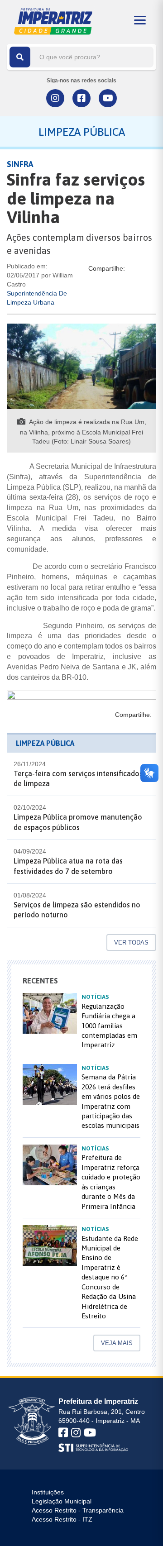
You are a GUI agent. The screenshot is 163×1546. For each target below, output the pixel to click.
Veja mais (117, 1343)
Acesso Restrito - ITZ (62, 1519)
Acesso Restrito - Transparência (78, 1510)
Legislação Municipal (61, 1501)
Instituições (48, 1492)
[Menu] (139, 20)
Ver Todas (131, 942)
